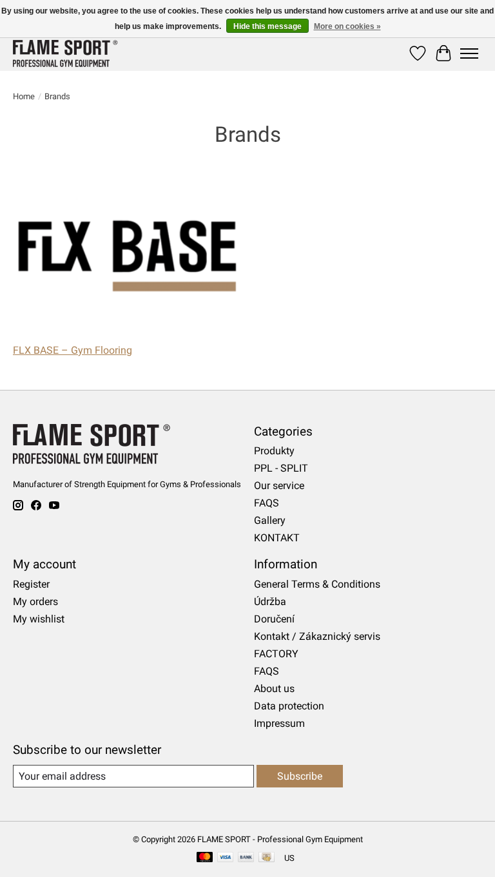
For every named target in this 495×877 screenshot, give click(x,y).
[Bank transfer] (246, 858)
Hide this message (267, 26)
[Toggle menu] (469, 53)
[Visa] (225, 858)
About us (274, 688)
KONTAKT (277, 538)
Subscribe (299, 776)
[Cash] (266, 858)
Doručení (274, 619)
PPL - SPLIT (281, 468)
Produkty (274, 451)
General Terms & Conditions (317, 584)
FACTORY (276, 654)
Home (24, 96)
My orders (35, 601)
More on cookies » (347, 26)
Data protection (289, 706)
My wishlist (38, 619)
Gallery (270, 520)
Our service (279, 485)
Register (31, 584)
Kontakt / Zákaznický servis (317, 636)
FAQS (266, 503)
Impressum (279, 723)
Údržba (270, 601)
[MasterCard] (205, 858)
